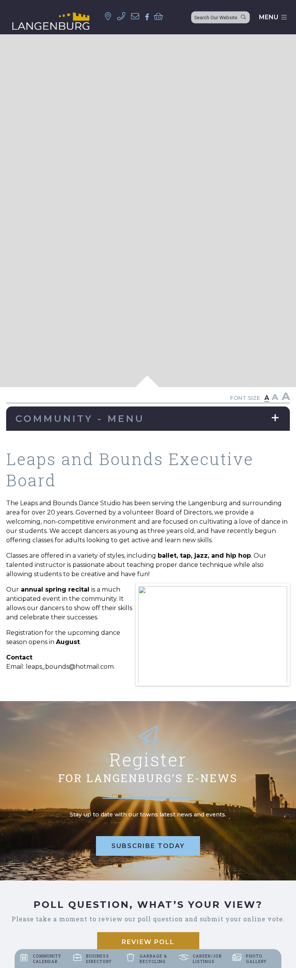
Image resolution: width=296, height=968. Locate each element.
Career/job (207, 958)
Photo (256, 958)
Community (47, 958)
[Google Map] (110, 16)
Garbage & (153, 958)
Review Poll (148, 942)
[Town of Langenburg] (50, 21)
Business (99, 958)
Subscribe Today (148, 846)
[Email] (137, 16)
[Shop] (161, 16)
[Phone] (123, 16)
